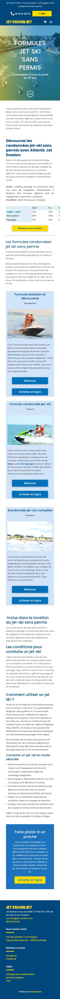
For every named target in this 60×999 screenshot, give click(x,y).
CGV (8, 980)
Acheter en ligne (30, 392)
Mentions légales (15, 977)
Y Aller (42, 13)
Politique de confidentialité (20, 974)
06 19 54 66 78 (22, 13)
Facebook (11, 958)
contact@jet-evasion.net (19, 918)
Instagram (11, 955)
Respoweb (36, 991)
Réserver (30, 381)
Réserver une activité (30, 228)
